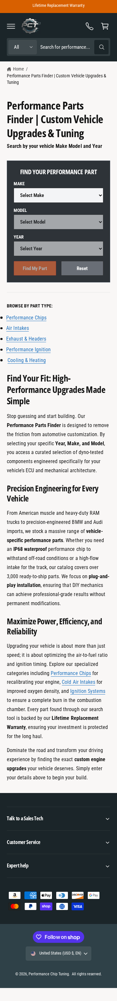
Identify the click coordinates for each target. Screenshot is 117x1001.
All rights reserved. (87, 974)
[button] (11, 26)
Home (18, 69)
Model (20, 210)
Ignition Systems (87, 691)
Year (19, 237)
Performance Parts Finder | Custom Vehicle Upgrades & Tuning (56, 79)
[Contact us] (89, 26)
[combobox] (74, 47)
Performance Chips (71, 673)
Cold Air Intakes (78, 682)
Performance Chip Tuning (49, 974)
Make (19, 183)
